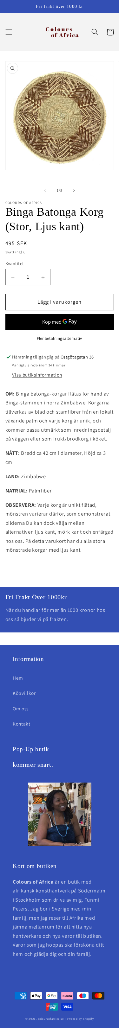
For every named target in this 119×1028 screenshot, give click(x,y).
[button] (8, 32)
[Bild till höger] (74, 190)
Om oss (21, 708)
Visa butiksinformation (37, 374)
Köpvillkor (24, 693)
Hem (18, 678)
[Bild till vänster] (45, 190)
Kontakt (21, 723)
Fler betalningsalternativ (59, 338)
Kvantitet (14, 263)
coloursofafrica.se (51, 1019)
